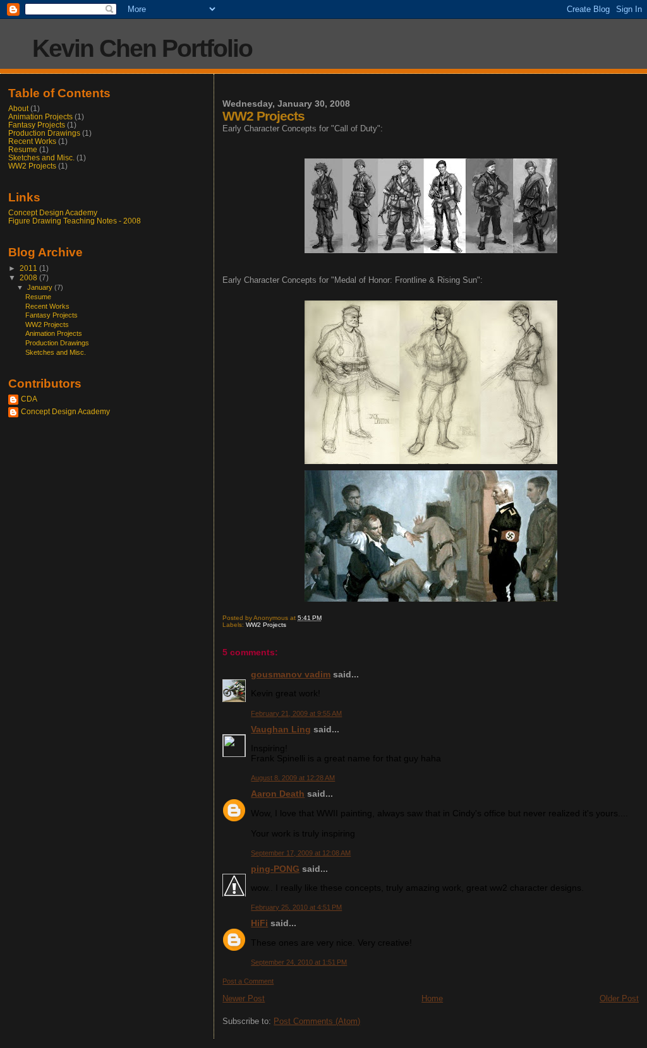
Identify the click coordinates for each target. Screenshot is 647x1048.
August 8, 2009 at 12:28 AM (293, 778)
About (18, 108)
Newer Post (243, 998)
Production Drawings (44, 133)
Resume (22, 149)
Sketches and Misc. (41, 157)
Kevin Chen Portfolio (142, 48)
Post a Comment (248, 981)
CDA (29, 399)
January (40, 287)
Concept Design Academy (52, 212)
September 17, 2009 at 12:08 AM (301, 853)
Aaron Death (278, 794)
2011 (29, 268)
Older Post (619, 998)
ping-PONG (275, 869)
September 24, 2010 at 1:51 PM (299, 962)
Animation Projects (40, 116)
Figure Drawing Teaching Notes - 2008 (74, 221)
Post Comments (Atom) (317, 1021)
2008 (29, 277)
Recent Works (32, 141)
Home (432, 998)
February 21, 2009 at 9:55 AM (296, 713)
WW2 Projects (266, 624)
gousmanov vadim (290, 674)
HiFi (259, 923)
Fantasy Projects (36, 125)
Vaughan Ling (281, 729)
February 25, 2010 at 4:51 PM (296, 907)
